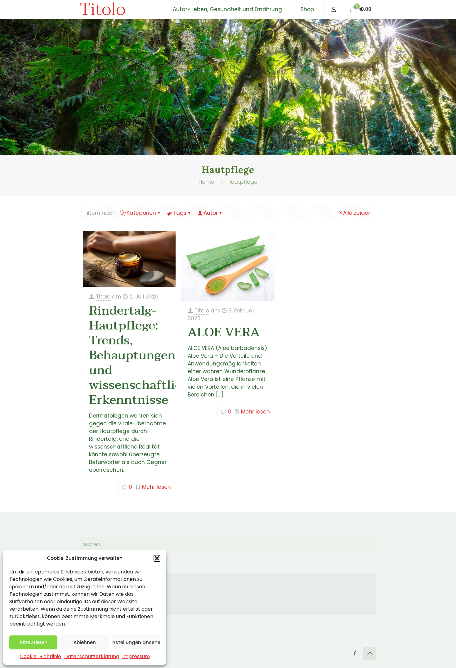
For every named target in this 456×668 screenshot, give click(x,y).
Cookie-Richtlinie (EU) (118, 606)
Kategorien (141, 213)
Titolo (102, 9)
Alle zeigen (357, 213)
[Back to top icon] (369, 653)
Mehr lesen (156, 487)
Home (206, 182)
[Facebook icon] (354, 653)
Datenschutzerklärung (91, 656)
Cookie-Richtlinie (40, 656)
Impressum (136, 656)
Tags (179, 213)
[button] (157, 558)
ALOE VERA (224, 332)
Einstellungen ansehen (136, 642)
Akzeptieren (33, 642)
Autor (210, 213)
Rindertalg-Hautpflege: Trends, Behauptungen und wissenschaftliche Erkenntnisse (142, 355)
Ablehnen (85, 642)
